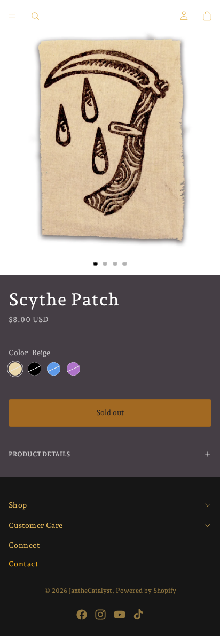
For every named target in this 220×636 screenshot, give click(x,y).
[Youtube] (119, 614)
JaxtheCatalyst (90, 590)
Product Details (39, 454)
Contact (23, 564)
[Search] (35, 16)
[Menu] (12, 16)
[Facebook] (81, 614)
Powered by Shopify (146, 590)
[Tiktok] (138, 614)
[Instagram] (100, 614)
